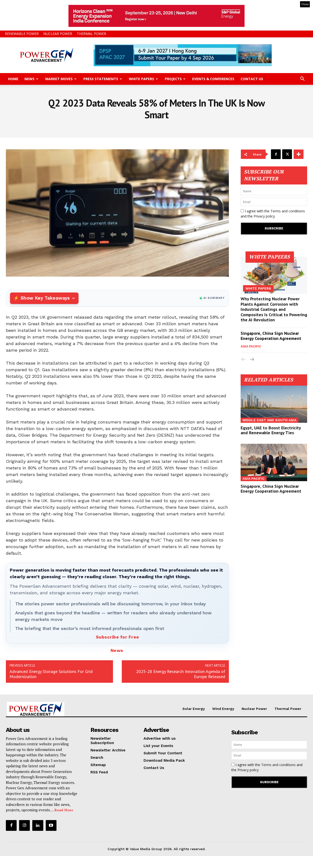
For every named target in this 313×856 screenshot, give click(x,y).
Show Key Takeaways (45, 298)
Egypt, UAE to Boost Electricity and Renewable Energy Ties (271, 430)
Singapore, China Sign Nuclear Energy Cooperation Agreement (271, 335)
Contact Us (252, 78)
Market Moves (59, 78)
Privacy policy (264, 216)
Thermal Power (91, 33)
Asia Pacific (251, 346)
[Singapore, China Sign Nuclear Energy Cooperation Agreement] (274, 462)
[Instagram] (24, 825)
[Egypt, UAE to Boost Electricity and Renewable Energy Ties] (274, 404)
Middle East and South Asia (269, 420)
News (29, 78)
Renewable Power (22, 33)
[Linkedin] (37, 825)
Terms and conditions (287, 211)
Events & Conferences (213, 78)
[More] (298, 154)
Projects (173, 78)
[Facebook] (276, 154)
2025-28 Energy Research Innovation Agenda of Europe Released (180, 674)
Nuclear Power (57, 33)
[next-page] (251, 360)
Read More (64, 810)
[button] (302, 79)
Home (13, 78)
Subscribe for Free (117, 636)
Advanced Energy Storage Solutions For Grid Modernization (51, 674)
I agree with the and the (273, 213)
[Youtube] (51, 825)
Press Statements (100, 78)
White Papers (141, 78)
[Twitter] (287, 154)
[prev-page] (244, 360)
